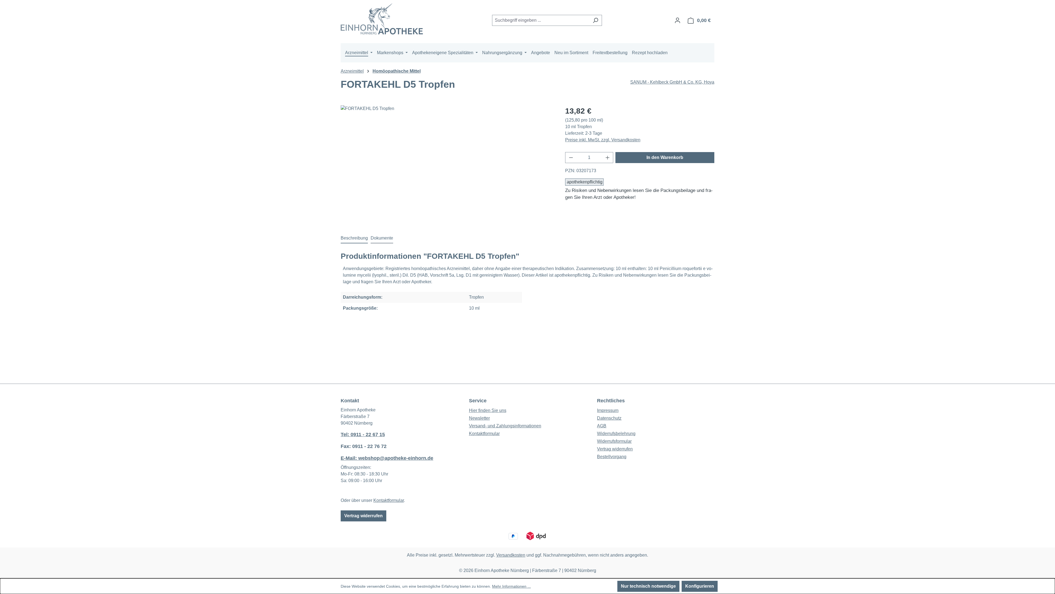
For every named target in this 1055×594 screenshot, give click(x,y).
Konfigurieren (699, 586)
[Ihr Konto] (677, 20)
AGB (601, 426)
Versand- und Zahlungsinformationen (505, 426)
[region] (447, 164)
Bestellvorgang (611, 456)
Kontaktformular (388, 500)
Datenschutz (609, 418)
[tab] (354, 238)
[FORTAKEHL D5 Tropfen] (447, 164)
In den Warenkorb (664, 157)
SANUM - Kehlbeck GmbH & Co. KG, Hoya (672, 82)
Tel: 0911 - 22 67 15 (363, 434)
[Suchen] (595, 20)
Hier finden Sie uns (487, 410)
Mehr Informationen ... (511, 586)
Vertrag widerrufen (363, 515)
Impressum (607, 410)
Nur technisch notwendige (648, 586)
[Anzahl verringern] (571, 157)
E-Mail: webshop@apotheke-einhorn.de (387, 458)
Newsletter (479, 418)
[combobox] (540, 20)
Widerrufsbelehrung (616, 433)
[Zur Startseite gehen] (382, 19)
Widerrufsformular (614, 441)
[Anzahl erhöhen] (607, 157)
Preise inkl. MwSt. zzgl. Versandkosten (602, 140)
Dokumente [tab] (382, 238)
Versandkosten (510, 555)
